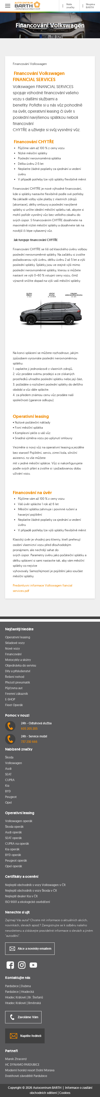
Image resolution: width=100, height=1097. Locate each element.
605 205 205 (29, 728)
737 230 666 (29, 742)
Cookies (64, 1092)
